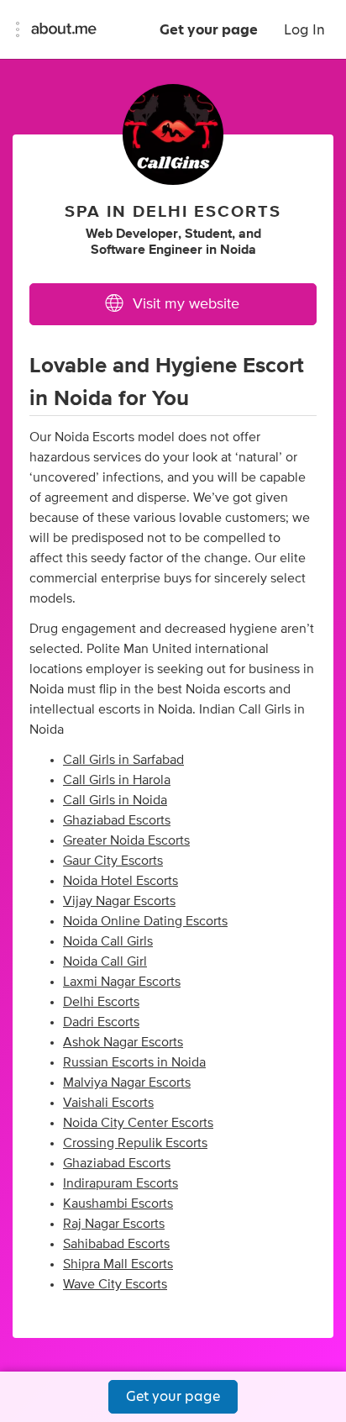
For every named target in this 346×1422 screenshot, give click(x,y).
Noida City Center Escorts (138, 1123)
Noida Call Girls (108, 941)
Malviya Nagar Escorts (127, 1082)
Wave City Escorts (115, 1284)
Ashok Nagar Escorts (123, 1042)
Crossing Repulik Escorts (135, 1143)
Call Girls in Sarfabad (123, 759)
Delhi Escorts (101, 1002)
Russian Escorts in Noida (134, 1062)
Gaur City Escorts (113, 860)
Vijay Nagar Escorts (119, 901)
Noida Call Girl (105, 961)
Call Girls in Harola (116, 780)
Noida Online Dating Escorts (145, 921)
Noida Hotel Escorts (120, 880)
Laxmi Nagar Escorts (122, 981)
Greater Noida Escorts (126, 840)
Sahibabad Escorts (116, 1244)
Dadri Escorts (101, 1022)
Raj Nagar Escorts (114, 1223)
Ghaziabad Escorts (116, 820)
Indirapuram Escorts (120, 1183)
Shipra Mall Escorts (118, 1264)
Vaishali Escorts (108, 1102)
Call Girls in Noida (115, 800)
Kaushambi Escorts (118, 1203)
